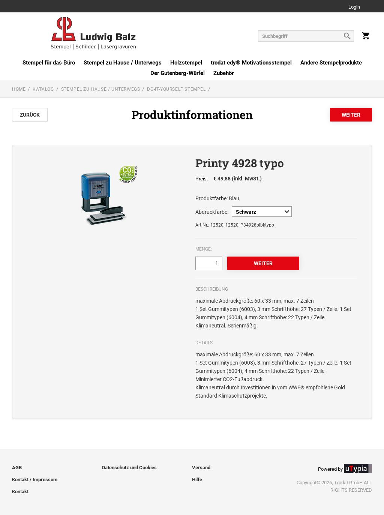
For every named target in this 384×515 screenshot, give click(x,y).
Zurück (30, 115)
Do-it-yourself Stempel (176, 89)
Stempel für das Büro (48, 62)
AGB (17, 467)
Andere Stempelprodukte (331, 62)
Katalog (43, 89)
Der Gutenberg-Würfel (177, 73)
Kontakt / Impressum (34, 479)
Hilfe (197, 479)
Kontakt (20, 491)
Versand (201, 467)
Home (19, 89)
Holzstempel (186, 62)
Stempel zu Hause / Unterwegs (123, 62)
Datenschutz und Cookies (129, 467)
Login (354, 7)
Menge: (203, 249)
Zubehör (223, 73)
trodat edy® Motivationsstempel (251, 62)
